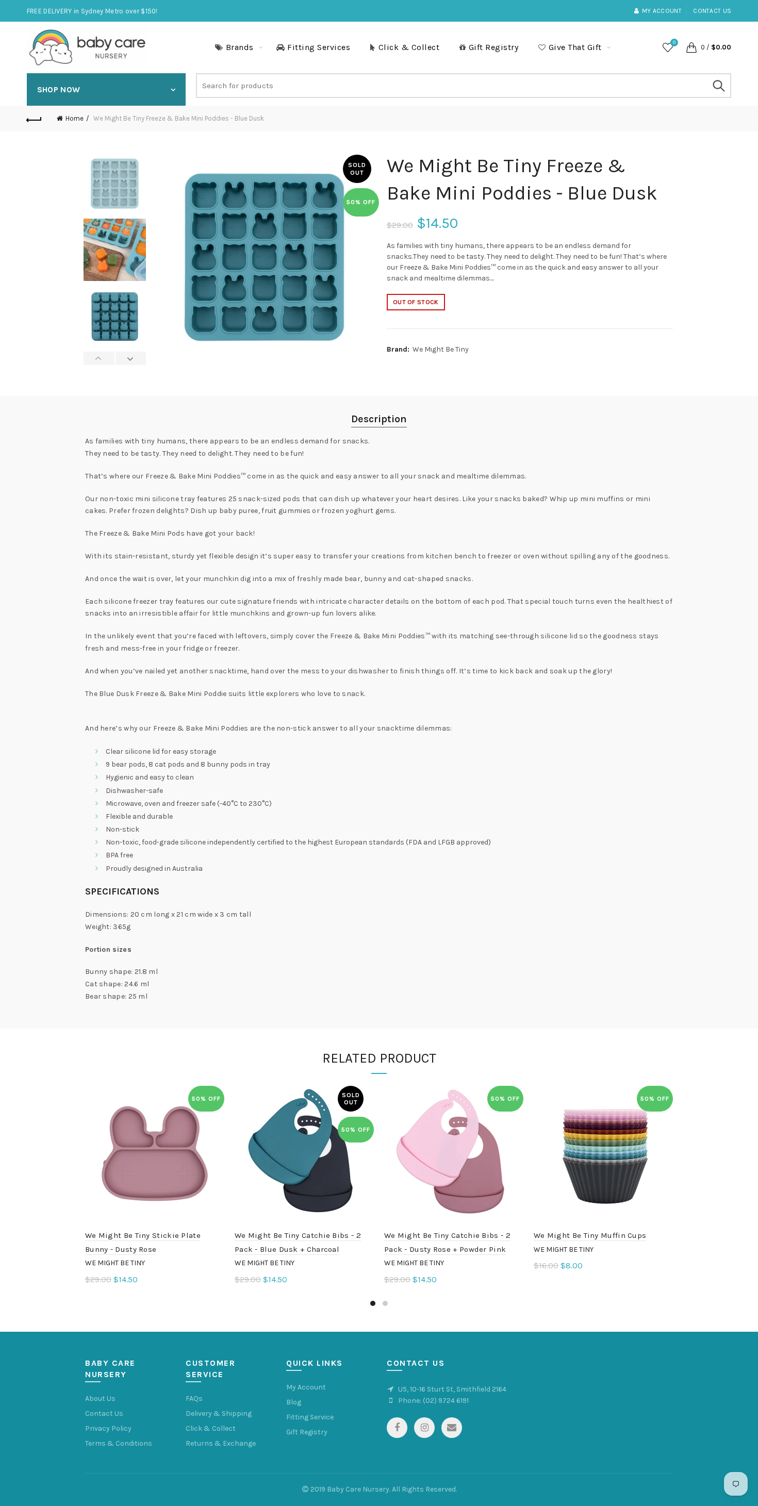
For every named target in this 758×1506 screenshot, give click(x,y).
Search (718, 85)
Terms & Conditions (118, 1443)
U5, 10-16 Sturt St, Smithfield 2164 (452, 1389)
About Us (100, 1398)
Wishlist (674, 42)
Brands (240, 47)
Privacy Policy (108, 1428)
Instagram (424, 1427)
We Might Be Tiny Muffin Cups (590, 1235)
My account (662, 10)
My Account (306, 1387)
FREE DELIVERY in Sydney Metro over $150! (92, 11)
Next (130, 358)
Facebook (397, 1427)
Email (451, 1427)
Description (379, 419)
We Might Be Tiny (441, 349)
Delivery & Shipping (219, 1413)
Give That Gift (575, 47)
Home (74, 118)
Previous (99, 358)
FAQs (194, 1398)
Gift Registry (494, 47)
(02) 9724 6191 (446, 1400)
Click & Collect (409, 47)
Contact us (712, 10)
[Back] (34, 118)
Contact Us (104, 1413)
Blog (293, 1402)
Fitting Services (318, 47)
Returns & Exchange (221, 1443)
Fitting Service (310, 1417)
